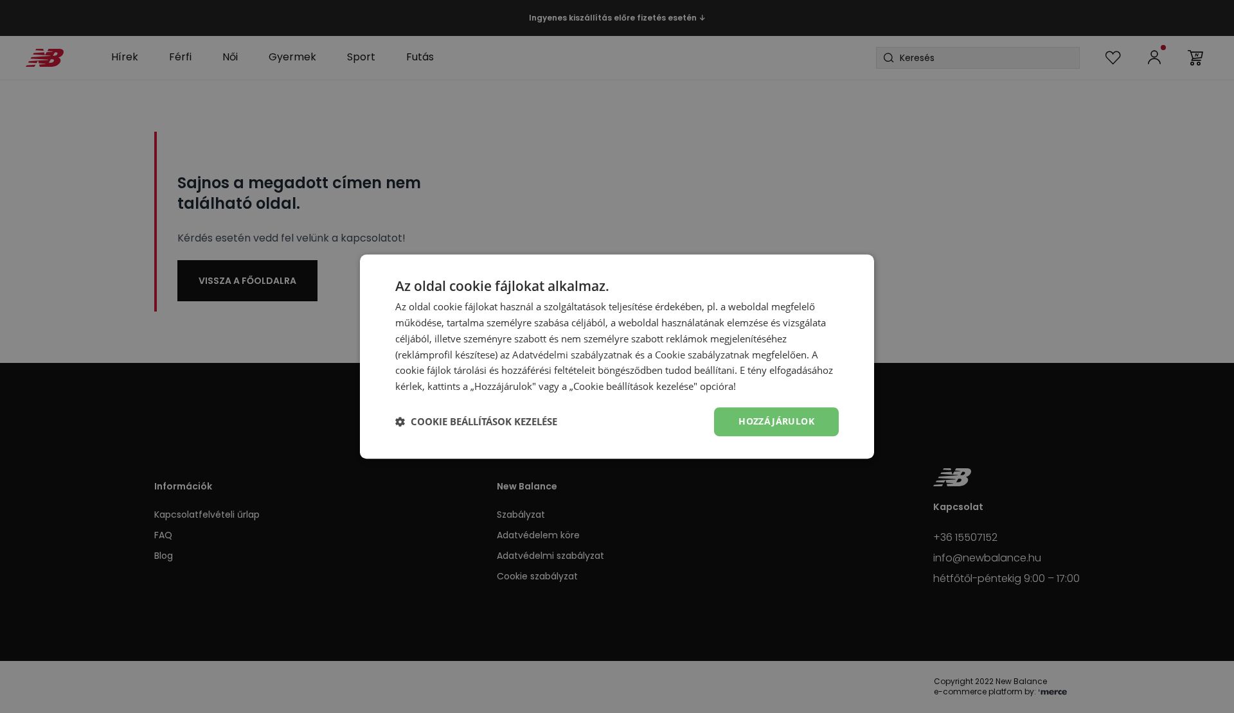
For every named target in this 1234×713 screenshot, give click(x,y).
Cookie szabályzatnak (702, 354)
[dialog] (617, 356)
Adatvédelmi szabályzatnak (572, 354)
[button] (476, 421)
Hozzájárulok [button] (776, 421)
